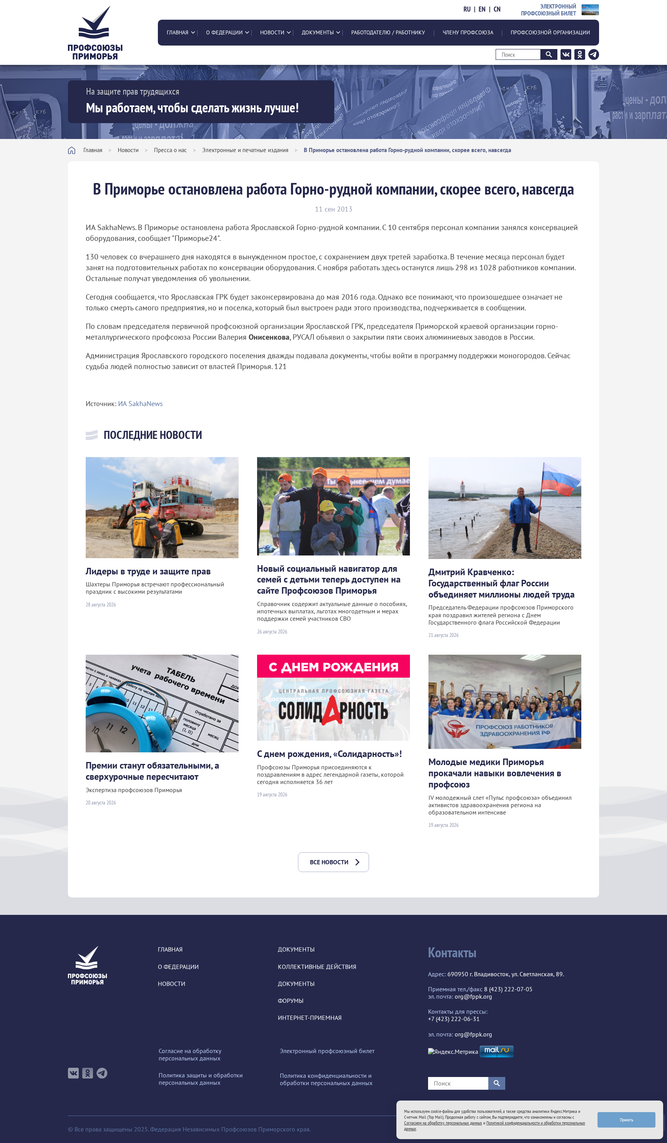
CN (497, 9)
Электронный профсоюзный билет (327, 1051)
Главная (177, 32)
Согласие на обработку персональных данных (190, 1054)
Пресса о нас (170, 150)
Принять (626, 1120)
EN (482, 9)
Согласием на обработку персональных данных (443, 1123)
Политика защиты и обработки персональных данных (201, 1079)
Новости (272, 32)
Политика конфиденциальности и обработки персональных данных (326, 1079)
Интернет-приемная (310, 1017)
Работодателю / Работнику (388, 32)
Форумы (290, 1000)
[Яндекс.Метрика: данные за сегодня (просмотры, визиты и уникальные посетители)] (453, 1051)
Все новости (329, 862)
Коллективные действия (317, 966)
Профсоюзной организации (550, 32)
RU (467, 9)
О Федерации (224, 32)
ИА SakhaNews (140, 403)
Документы (318, 32)
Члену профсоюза (468, 32)
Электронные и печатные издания (245, 150)
